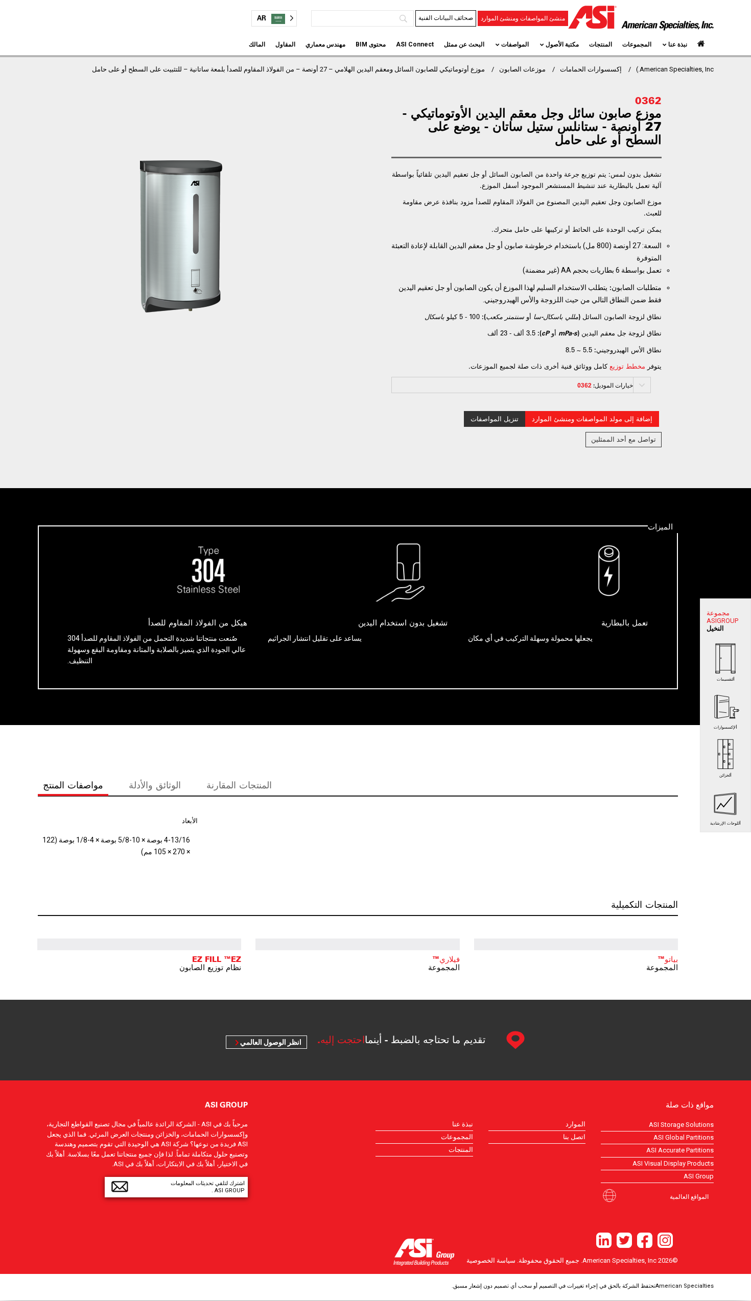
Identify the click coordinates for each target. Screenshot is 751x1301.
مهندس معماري (325, 44)
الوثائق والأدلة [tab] (155, 785)
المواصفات (515, 44)
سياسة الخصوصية (490, 1260)
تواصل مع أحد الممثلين (623, 439)
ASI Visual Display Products (673, 1163)
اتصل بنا (574, 1137)
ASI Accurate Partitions (680, 1150)
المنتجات (600, 44)
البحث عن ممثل (464, 44)
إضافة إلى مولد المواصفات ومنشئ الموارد (592, 419)
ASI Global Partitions (683, 1137)
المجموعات (636, 44)
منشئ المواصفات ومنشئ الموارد (523, 18)
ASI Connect (415, 44)
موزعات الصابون (522, 69)
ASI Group (699, 1176)
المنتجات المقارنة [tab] (239, 785)
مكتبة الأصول (562, 44)
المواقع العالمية (689, 1196)
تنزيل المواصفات (495, 419)
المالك (257, 44)
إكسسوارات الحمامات (591, 69)
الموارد (575, 1124)
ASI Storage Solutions (681, 1124)
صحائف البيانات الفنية (445, 17)
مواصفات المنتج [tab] (73, 785)
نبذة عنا (677, 44)
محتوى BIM (371, 44)
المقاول (285, 44)
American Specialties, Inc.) (675, 69)
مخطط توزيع (627, 366)
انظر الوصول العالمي (270, 1042)
